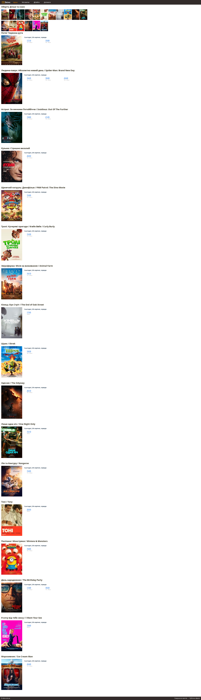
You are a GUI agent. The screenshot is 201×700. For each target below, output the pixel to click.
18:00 (47, 78)
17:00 (29, 588)
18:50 (47, 588)
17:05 (29, 312)
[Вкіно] (6, 2)
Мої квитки (25, 2)
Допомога (47, 2)
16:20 (29, 78)
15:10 (29, 431)
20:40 (66, 78)
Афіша (15, 2)
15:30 (29, 234)
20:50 (29, 156)
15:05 (29, 471)
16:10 (29, 273)
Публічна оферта (194, 698)
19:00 (47, 40)
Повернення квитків (180, 698)
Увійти (37, 2)
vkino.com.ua (6, 698)
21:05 (47, 117)
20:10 (29, 391)
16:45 (29, 549)
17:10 (29, 40)
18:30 (29, 351)
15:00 (29, 195)
